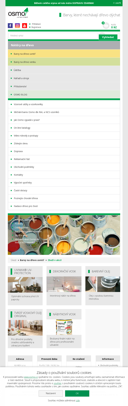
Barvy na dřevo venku (25, 61)
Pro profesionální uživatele (28, 231)
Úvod (13, 260)
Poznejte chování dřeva (26, 198)
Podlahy (19, 223)
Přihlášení (36, 24)
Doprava (18, 151)
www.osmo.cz (31, 376)
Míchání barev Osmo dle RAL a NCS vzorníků (36, 112)
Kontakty (18, 174)
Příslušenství (20, 86)
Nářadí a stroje (21, 78)
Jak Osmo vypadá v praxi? (27, 119)
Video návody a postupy (26, 135)
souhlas (58, 383)
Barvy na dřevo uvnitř (25, 53)
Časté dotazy (20, 190)
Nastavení (51, 393)
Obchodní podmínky (24, 166)
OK (77, 393)
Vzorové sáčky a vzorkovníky (28, 104)
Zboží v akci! (21, 235)
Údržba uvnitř (21, 227)
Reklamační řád (22, 159)
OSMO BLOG (20, 94)
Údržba (17, 70)
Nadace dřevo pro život (26, 206)
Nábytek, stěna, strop (26, 219)
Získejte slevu (21, 143)
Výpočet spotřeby (23, 182)
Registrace (36, 27)
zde (78, 400)
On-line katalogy (22, 127)
